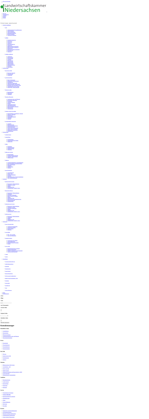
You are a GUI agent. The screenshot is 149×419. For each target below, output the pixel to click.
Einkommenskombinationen (12, 125)
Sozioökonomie (10, 131)
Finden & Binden (10, 31)
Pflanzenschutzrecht (11, 200)
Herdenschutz (10, 115)
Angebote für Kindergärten (12, 226)
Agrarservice (9, 56)
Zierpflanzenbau (10, 201)
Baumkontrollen (10, 154)
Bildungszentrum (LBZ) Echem (8, 365)
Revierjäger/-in (10, 50)
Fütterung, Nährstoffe (11, 114)
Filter (2, 295)
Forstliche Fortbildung (11, 174)
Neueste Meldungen (6, 402)
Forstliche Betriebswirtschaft (12, 155)
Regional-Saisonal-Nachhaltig (12, 242)
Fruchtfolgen (9, 101)
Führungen (9, 229)
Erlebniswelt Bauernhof (11, 249)
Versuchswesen (10, 108)
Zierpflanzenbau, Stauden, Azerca (13, 188)
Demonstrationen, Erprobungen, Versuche (15, 113)
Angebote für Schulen (11, 227)
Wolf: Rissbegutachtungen (12, 177)
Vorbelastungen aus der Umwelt (13, 86)
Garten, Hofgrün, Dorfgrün (12, 129)
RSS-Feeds (5, 404)
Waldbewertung (10, 157)
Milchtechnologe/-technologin (12, 46)
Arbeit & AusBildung (7, 25)
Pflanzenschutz (10, 107)
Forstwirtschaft (10, 58)
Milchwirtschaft (10, 62)
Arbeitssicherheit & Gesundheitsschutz (14, 30)
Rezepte (8, 243)
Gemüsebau (9, 194)
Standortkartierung (10, 147)
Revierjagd (9, 66)
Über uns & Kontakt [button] (6, 1)
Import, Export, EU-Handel (12, 196)
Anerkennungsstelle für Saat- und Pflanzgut (11, 336)
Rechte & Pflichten (10, 34)
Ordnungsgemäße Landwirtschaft (13, 84)
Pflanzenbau (9, 93)
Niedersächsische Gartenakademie (9, 375)
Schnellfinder (5, 259)
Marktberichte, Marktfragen (12, 130)
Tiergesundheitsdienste (11, 116)
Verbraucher (5, 221)
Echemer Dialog (10, 228)
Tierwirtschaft (10, 67)
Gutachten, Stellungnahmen (12, 156)
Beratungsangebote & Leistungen (9, 396)
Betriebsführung (10, 92)
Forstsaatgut (9, 146)
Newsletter (5, 405)
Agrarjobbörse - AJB (6, 366)
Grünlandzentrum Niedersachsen (9, 415)
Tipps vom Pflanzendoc (11, 235)
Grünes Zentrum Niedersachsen (8, 417)
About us (4, 359)
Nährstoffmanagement (11, 105)
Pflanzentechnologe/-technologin (13, 49)
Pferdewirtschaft (10, 63)
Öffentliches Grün (10, 187)
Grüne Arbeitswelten (11, 32)
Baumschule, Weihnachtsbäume (13, 183)
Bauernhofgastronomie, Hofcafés (13, 248)
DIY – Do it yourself (11, 234)
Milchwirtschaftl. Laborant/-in (12, 47)
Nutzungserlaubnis (6, 348)
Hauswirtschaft (10, 60)
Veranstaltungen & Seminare (8, 392)
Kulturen (9, 103)
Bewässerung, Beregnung (12, 100)
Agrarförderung (6, 331)
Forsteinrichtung (10, 139)
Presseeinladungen (6, 345)
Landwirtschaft (10, 61)
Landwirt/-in (9, 45)
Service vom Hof (6, 368)
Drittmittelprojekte (6, 398)
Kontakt (4, 17)
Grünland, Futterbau (11, 102)
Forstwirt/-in (9, 42)
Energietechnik (10, 74)
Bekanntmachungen (6, 379)
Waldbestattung (10, 166)
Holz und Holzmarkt (11, 164)
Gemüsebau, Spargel (11, 184)
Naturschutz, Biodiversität (12, 83)
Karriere (4, 16)
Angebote (4, 15)
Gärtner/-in (9, 43)
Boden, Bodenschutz (11, 80)
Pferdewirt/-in (10, 48)
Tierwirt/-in (9, 51)
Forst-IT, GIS (9, 173)
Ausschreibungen (10, 172)
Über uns (4, 13)
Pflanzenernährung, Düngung (12, 106)
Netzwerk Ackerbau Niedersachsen (9, 413)
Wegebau (9, 167)
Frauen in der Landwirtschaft (12, 127)
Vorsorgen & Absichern (11, 35)
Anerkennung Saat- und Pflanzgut (13, 99)
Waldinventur (9, 141)
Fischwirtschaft (10, 57)
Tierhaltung (9, 94)
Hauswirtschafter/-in (11, 44)
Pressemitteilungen (6, 346)
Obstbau (9, 186)
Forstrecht (9, 175)
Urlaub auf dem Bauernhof (12, 251)
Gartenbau (9, 59)
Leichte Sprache (6, 381)
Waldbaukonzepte (10, 148)
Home (4, 292)
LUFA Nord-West (6, 373)
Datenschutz (5, 385)
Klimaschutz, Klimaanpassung (13, 81)
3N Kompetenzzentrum (7, 412)
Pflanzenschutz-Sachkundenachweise (14, 199)
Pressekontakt (5, 343)
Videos (4, 400)
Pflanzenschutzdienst (6, 334)
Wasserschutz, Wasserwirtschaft (13, 87)
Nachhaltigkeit (10, 82)
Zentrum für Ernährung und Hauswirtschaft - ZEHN (12, 372)
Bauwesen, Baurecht (11, 73)
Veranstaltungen (6, 14)
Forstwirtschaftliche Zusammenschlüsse (14, 163)
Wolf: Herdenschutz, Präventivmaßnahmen (15, 176)
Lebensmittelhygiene (11, 241)
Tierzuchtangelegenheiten (7, 337)
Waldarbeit (9, 165)
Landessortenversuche (11, 104)
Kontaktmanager (6, 293)
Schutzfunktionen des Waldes (12, 140)
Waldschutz (9, 149)
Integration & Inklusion (11, 33)
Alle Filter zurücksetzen (5, 322)
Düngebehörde (5, 333)
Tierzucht (9, 118)
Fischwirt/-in (9, 41)
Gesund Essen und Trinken (12, 240)
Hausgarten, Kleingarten (11, 195)
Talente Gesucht (6, 370)
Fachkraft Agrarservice (11, 40)
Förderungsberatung (11, 126)
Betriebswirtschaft (10, 124)
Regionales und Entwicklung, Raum (14, 85)
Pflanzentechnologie (11, 64)
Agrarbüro (9, 123)
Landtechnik (9, 75)
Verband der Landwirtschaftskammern (10, 410)
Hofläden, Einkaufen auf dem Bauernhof (14, 250)
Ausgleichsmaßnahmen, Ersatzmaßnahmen (15, 162)
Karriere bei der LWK (7, 356)
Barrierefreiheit (5, 383)
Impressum (5, 387)
